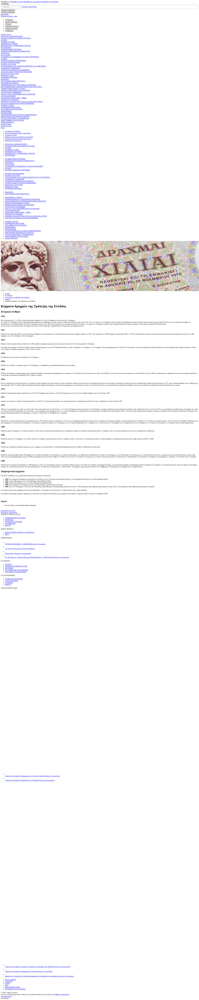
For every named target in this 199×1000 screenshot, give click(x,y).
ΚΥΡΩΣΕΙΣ (9, 583)
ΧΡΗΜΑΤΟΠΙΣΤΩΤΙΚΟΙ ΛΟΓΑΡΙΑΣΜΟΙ (15, 90)
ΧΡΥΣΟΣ (8, 564)
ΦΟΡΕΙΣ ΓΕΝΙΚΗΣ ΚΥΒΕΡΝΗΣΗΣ (13, 60)
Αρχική (7, 294)
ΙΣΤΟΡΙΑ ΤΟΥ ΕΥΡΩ (8, 64)
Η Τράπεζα (8, 131)
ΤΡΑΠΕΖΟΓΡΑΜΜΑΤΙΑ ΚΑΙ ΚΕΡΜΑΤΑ (15, 70)
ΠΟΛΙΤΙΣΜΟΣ (6, 47)
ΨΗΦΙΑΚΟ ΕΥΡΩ (7, 75)
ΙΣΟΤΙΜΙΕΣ (9, 568)
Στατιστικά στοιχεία (11, 139)
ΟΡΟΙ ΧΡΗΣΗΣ (10, 980)
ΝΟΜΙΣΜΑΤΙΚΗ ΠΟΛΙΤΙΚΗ (11, 49)
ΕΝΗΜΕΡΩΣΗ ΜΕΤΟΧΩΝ (10, 107)
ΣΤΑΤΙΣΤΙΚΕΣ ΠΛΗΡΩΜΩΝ (11, 92)
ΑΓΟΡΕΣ (4, 59)
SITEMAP (8, 981)
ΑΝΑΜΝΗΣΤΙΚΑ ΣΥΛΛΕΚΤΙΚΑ (17, 570)
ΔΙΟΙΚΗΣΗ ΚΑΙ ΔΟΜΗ (9, 44)
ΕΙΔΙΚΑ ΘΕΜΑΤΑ (7, 122)
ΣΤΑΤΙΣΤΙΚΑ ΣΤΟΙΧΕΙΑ (13, 522)
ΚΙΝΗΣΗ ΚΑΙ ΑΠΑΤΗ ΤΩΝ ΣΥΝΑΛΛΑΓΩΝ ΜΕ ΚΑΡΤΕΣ (22, 102)
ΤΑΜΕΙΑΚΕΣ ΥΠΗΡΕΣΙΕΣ (10, 68)
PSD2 (7, 534)
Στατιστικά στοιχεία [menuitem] (11, 28)
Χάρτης (18, 553)
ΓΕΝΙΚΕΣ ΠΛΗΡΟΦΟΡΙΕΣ (10, 62)
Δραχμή (7, 299)
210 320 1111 (20, 549)
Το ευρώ (8, 135)
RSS (6, 985)
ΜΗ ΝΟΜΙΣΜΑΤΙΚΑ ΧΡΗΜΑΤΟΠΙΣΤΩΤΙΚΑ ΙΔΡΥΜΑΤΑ (21, 87)
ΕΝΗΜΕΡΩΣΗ (10, 523)
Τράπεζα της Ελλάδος (32, 776)
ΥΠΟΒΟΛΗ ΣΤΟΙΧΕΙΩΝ (10, 100)
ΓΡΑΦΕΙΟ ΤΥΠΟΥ (7, 105)
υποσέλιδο (50, 2)
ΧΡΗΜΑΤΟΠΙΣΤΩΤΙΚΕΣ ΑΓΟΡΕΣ (13, 88)
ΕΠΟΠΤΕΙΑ (5, 53)
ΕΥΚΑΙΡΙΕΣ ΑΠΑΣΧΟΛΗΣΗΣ (11, 109)
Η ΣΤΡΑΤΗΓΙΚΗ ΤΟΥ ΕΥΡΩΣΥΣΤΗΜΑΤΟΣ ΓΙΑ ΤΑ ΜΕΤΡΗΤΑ (23, 66)
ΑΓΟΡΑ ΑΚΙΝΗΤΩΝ (8, 96)
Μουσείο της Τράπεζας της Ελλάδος (39, 976)
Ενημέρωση (9, 141)
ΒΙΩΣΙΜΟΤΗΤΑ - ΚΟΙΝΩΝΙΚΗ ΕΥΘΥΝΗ (16, 46)
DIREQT (8, 584)
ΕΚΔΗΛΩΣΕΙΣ (6, 111)
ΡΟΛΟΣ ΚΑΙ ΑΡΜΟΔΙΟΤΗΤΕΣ (12, 36)
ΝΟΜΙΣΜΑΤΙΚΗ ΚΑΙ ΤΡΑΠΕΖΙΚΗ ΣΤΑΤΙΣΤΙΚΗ (18, 85)
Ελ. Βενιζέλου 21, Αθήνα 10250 (37, 557)
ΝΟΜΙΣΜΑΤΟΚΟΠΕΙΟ (9, 77)
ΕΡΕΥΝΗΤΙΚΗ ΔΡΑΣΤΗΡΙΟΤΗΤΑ (13, 81)
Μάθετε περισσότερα (62, 994)
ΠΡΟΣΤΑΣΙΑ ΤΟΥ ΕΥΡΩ (10, 74)
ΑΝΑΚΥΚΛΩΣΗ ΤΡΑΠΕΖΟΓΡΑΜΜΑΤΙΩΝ (16, 72)
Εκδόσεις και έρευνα (12, 137)
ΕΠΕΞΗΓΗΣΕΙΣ (6, 113)
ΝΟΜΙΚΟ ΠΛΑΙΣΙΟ (8, 42)
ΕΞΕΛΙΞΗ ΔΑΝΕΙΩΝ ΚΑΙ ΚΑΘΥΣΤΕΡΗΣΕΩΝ (17, 103)
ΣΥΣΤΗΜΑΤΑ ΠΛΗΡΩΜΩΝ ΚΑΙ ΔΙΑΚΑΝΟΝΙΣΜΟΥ (20, 57)
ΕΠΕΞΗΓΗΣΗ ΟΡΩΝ (12, 987)
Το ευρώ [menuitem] (8, 24)
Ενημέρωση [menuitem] (9, 31)
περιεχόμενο (32, 2)
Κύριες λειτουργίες (11, 133)
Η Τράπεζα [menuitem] (9, 20)
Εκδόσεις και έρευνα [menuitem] (12, 26)
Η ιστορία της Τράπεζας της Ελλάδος (17, 297)
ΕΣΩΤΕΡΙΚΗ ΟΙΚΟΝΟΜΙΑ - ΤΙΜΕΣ (14, 98)
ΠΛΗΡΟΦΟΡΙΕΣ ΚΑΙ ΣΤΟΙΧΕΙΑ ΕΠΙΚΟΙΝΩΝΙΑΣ (19, 115)
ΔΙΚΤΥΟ (8, 525)
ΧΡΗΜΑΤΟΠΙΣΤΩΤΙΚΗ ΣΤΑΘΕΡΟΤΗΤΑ (15, 51)
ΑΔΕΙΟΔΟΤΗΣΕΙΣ (11, 581)
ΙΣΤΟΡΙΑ (4, 40)
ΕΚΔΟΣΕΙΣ (5, 79)
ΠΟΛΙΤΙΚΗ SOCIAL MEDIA (15, 989)
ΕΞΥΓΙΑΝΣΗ (5, 55)
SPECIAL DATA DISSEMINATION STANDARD (18, 94)
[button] (29, 7)
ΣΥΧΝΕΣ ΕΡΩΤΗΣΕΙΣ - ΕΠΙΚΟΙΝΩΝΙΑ (15, 118)
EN (4, 14)
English (6, 124)
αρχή (16, 2)
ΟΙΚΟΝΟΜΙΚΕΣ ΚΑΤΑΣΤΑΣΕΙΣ (12, 120)
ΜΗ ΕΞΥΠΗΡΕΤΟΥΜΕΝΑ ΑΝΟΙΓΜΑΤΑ (19, 532)
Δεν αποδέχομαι (6, 996)
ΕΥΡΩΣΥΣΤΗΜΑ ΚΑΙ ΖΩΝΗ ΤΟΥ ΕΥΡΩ (15, 38)
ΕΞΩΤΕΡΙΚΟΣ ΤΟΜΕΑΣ (9, 83)
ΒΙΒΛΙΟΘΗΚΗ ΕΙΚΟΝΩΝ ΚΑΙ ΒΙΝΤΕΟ (15, 116)
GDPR (7, 983)
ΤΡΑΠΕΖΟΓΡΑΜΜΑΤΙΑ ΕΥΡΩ (16, 566)
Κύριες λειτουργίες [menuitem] (11, 22)
